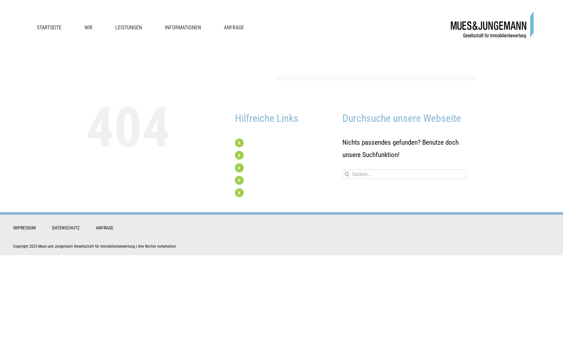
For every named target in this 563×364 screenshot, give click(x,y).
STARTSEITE (259, 143)
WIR (251, 155)
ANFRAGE (257, 193)
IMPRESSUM (24, 227)
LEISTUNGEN (260, 168)
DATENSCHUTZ (65, 227)
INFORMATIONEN (265, 180)
